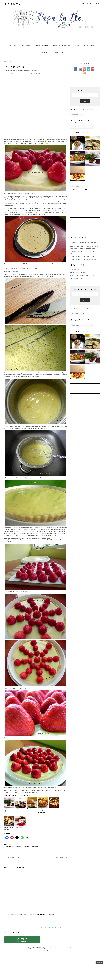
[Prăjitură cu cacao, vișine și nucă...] (92, 158)
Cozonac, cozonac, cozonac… (9, 828)
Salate (77, 45)
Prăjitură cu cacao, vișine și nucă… (9, 810)
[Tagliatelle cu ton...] (77, 173)
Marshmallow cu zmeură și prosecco (82, 275)
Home (83, 3)
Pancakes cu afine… (76, 278)
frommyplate (51, 927)
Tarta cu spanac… (91, 259)
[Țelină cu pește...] (92, 143)
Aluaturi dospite (88, 45)
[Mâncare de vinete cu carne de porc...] (77, 158)
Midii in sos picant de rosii (78, 272)
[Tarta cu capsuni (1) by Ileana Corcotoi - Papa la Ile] (35, 105)
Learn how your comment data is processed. (41, 914)
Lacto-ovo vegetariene (86, 39)
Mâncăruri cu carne (41, 45)
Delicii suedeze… (20, 809)
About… (89, 3)
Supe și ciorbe (55, 39)
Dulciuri (18, 846)
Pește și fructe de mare (61, 45)
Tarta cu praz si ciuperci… (88, 249)
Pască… (51, 809)
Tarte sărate (13, 45)
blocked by (24, 940)
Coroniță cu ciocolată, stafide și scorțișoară (42, 810)
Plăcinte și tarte (34, 846)
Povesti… (55, 52)
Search (85, 101)
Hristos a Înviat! (75, 269)
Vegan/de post (68, 39)
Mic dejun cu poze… (14, 857)
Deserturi (44, 52)
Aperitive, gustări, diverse (36, 39)
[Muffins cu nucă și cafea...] (77, 143)
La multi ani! (90, 256)
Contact (97, 3)
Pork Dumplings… (75, 281)
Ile (9, 844)
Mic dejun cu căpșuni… (56, 857)
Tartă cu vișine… (19, 827)
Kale (45, 951)
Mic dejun (19, 39)
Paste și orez (25, 45)
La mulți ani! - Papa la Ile (77, 256)
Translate (84, 189)
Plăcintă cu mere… (32, 809)
